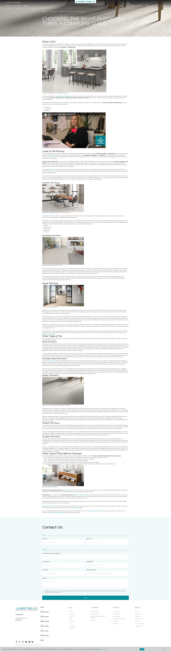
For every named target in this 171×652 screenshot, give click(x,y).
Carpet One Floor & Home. (25, 644)
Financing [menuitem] (71, 628)
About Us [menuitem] (137, 611)
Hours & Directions (137, 5)
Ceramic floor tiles (47, 216)
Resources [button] (17, 5)
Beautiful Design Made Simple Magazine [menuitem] (98, 617)
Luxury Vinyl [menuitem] (72, 613)
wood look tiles (52, 360)
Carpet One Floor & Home (94, 510)
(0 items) (164, 5)
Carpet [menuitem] (70, 618)
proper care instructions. (48, 334)
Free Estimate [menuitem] (72, 626)
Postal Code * (45, 569)
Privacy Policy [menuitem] (138, 626)
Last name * (89, 538)
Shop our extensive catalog (57, 512)
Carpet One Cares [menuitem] (139, 618)
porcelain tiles (52, 156)
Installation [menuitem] (115, 623)
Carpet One (45, 11)
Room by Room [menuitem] (138, 613)
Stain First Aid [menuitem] (116, 613)
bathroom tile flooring (80, 495)
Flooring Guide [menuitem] (116, 616)
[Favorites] (162, 5)
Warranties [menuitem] (115, 621)
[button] (160, 5)
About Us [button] (26, 5)
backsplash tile (60, 96)
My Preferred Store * (91, 569)
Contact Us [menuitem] (137, 621)
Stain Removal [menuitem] (116, 611)
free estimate (75, 507)
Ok (142, 649)
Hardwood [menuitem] (71, 616)
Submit (85, 597)
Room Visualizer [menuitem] (95, 611)
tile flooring (54, 169)
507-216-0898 (17, 2)
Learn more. (102, 649)
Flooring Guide (53, 11)
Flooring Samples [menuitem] (95, 613)
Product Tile (62, 11)
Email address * (89, 561)
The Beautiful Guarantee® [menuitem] (119, 618)
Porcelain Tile (48, 109)
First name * (45, 538)
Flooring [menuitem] (71, 611)
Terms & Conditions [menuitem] (140, 623)
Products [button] (9, 5)
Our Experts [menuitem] (138, 616)
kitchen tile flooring (68, 490)
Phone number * (46, 561)
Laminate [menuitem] (71, 621)
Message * (44, 578)
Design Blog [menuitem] (94, 620)
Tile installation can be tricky (50, 506)
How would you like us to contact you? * (51, 553)
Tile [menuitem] (70, 623)
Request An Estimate (151, 5)
